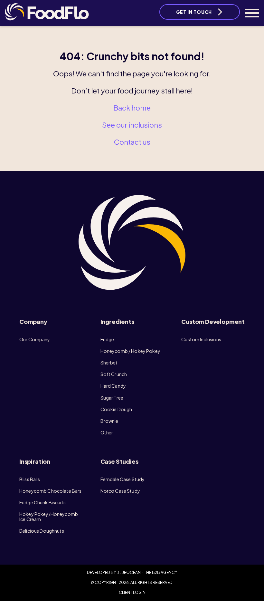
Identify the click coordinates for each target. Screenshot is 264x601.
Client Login (132, 592)
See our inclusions (132, 124)
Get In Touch (194, 12)
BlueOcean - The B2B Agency (147, 572)
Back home (132, 107)
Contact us (132, 141)
